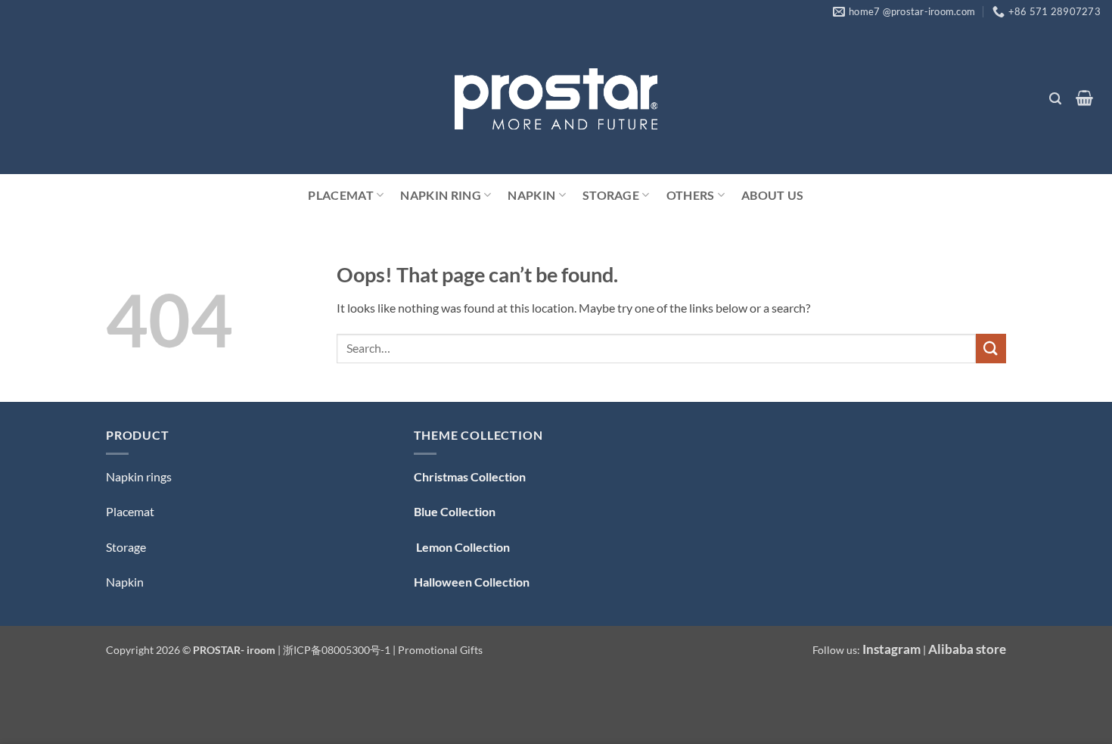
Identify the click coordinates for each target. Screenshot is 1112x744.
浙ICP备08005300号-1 (338, 649)
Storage (610, 195)
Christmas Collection (470, 476)
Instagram (891, 649)
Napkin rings (139, 476)
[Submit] (991, 348)
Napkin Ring (440, 195)
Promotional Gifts (440, 649)
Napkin (531, 195)
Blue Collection (454, 511)
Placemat (341, 195)
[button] (1055, 99)
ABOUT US (772, 195)
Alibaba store (967, 649)
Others (690, 195)
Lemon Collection (462, 547)
